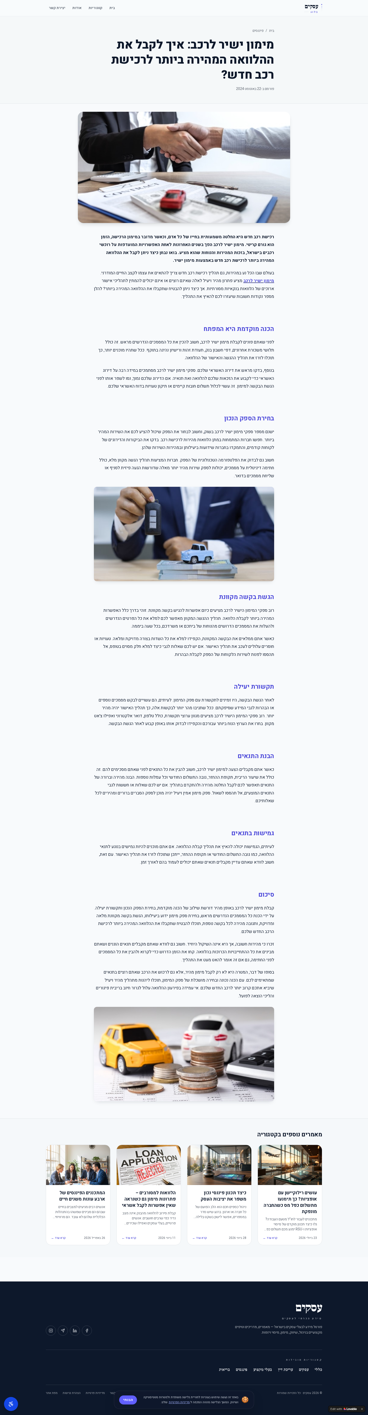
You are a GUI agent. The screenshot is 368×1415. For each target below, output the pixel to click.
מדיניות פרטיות (95, 1393)
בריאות (224, 1369)
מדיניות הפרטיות (179, 1402)
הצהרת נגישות (72, 1393)
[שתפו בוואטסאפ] (63, 1331)
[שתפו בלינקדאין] (75, 1331)
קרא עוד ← (270, 1238)
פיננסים (258, 30)
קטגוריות (95, 8)
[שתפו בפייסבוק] (87, 1331)
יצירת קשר (57, 8)
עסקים (304, 1369)
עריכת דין (285, 1369)
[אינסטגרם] (51, 1331)
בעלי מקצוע (262, 1369)
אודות (77, 8)
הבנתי (128, 1399)
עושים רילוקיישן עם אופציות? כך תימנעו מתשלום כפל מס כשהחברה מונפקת (290, 1202)
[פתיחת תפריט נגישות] (11, 1404)
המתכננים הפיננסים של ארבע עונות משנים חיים (82, 1196)
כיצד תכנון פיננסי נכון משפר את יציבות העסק (223, 1196)
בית (112, 8)
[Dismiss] (362, 1409)
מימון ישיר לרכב (258, 281)
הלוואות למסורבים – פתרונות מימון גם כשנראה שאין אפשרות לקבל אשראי (149, 1199)
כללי (318, 1369)
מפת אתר (52, 1393)
